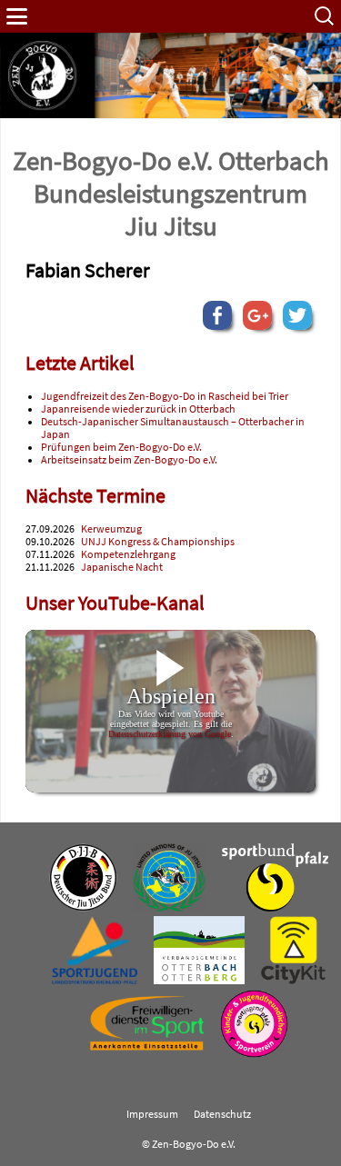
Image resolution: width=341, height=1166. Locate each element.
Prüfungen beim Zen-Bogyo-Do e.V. (121, 447)
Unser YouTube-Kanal (115, 603)
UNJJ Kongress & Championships (158, 541)
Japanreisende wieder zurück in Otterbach (138, 409)
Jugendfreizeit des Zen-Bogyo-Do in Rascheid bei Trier (164, 396)
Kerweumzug (111, 529)
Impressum (152, 1114)
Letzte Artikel (80, 363)
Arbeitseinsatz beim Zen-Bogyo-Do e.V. (129, 459)
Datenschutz (222, 1114)
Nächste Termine (95, 495)
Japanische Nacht (122, 567)
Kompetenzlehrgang (128, 554)
